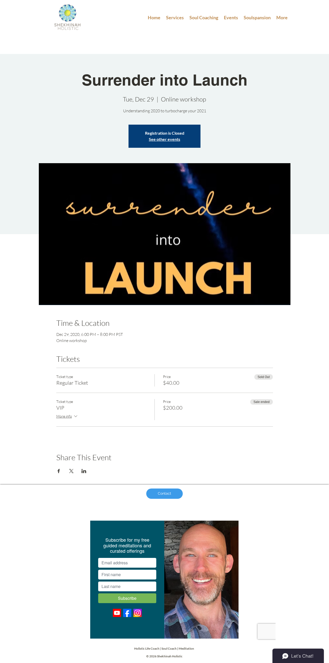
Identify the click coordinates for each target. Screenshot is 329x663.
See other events (164, 139)
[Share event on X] (71, 471)
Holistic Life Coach (146, 648)
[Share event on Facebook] (58, 471)
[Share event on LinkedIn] (83, 471)
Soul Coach (169, 648)
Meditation (187, 648)
